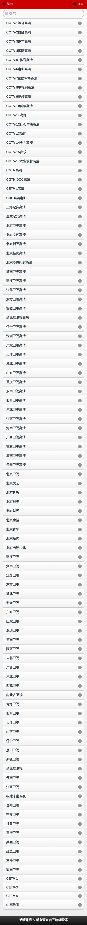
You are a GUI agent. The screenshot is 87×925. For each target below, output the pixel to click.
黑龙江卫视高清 (17, 317)
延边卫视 (12, 851)
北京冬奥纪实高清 (19, 262)
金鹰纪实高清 (16, 216)
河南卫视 (12, 639)
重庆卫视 (12, 833)
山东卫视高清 (16, 373)
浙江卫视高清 (16, 281)
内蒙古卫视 (14, 695)
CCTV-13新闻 (16, 133)
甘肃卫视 (12, 823)
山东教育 (12, 904)
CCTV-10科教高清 (19, 106)
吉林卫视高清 (16, 446)
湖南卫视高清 (16, 271)
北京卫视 (12, 474)
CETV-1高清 (15, 188)
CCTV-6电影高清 (18, 69)
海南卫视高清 (16, 455)
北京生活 (12, 520)
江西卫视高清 (16, 419)
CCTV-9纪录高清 (18, 96)
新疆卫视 (12, 759)
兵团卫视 (12, 842)
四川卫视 (12, 713)
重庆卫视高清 (16, 382)
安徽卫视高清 (16, 308)
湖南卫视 (12, 566)
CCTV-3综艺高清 (18, 41)
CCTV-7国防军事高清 (21, 78)
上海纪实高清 (16, 207)
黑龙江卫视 (14, 768)
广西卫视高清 (16, 437)
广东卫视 (12, 612)
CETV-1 (12, 878)
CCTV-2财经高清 (18, 32)
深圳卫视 (12, 630)
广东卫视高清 (16, 345)
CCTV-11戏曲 (16, 115)
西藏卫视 (12, 685)
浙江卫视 (12, 557)
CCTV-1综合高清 (18, 23)
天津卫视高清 (16, 354)
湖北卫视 (12, 593)
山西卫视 (12, 731)
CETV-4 (12, 896)
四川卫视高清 (16, 400)
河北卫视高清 (16, 409)
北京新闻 (12, 538)
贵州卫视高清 (16, 464)
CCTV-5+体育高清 (19, 60)
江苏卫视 (12, 575)
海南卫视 (12, 869)
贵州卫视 (12, 805)
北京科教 (12, 492)
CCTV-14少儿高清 (19, 142)
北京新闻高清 (16, 253)
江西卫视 (12, 787)
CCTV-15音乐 (16, 152)
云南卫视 (12, 777)
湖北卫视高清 (16, 363)
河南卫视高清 (16, 428)
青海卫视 (12, 704)
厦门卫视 (12, 750)
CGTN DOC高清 (18, 179)
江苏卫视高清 (16, 290)
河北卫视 (12, 676)
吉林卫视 (12, 658)
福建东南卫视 (16, 796)
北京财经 (12, 510)
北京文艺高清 (16, 234)
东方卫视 (12, 584)
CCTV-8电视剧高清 (20, 87)
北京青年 (12, 529)
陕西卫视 (12, 649)
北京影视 (12, 501)
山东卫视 (12, 621)
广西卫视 (12, 667)
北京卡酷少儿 (16, 547)
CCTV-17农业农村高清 (22, 161)
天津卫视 (12, 722)
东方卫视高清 (16, 299)
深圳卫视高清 (16, 336)
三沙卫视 (12, 860)
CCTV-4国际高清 (18, 51)
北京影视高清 (16, 244)
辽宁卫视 (12, 741)
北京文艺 (12, 483)
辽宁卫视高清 (16, 327)
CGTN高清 (14, 170)
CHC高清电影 (16, 198)
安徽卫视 (12, 603)
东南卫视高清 (16, 391)
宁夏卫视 (12, 814)
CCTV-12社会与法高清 (22, 124)
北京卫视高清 (16, 225)
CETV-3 (12, 887)
